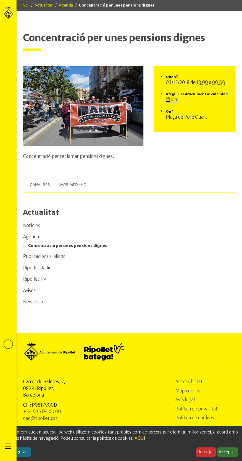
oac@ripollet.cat (40, 418)
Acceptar (227, 451)
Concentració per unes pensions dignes (67, 245)
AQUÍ (140, 438)
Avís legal (185, 399)
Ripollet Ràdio (37, 268)
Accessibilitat (188, 381)
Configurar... (18, 451)
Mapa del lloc (189, 391)
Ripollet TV (34, 279)
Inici (25, 5)
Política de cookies (194, 417)
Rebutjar (205, 451)
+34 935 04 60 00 (42, 411)
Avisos (29, 290)
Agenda (66, 5)
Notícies (31, 225)
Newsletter (34, 302)
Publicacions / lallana (44, 256)
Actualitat (44, 5)
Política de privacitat (196, 409)
